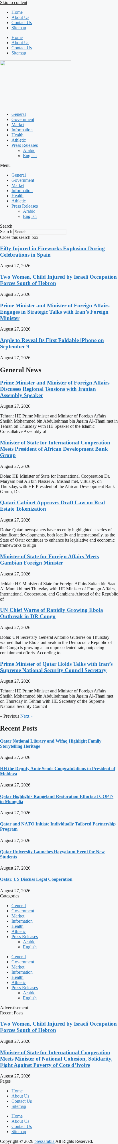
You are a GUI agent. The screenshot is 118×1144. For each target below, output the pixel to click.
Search (6, 231)
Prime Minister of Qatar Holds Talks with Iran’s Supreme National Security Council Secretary (56, 667)
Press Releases (24, 145)
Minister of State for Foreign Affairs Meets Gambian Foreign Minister (49, 559)
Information (22, 129)
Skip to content (13, 2)
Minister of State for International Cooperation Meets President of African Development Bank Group (55, 449)
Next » (26, 716)
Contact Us (21, 22)
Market (17, 124)
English (30, 155)
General (18, 114)
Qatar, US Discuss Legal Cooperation (36, 879)
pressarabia (44, 1141)
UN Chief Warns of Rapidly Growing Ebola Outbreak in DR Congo (51, 613)
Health (17, 134)
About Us (20, 17)
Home (17, 12)
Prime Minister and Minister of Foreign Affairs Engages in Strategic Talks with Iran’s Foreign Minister (54, 311)
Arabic (29, 150)
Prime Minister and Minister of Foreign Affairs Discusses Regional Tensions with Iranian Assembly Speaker (54, 389)
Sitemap (18, 27)
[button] (59, 165)
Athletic (18, 140)
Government (22, 119)
